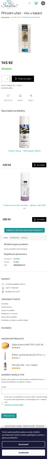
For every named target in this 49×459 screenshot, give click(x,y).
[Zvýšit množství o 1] (10, 77)
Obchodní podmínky (9, 317)
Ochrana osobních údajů (14, 405)
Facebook (40, 426)
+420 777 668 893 (11, 288)
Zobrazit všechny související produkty (24, 230)
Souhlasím (24, 452)
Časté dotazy (6, 307)
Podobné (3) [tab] (14, 237)
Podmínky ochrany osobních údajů (14, 320)
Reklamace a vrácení (9, 313)
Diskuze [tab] (24, 237)
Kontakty (4, 304)
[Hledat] (29, 3)
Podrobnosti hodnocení (30, 17)
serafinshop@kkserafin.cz (15, 284)
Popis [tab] (6, 237)
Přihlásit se (9, 416)
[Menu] (43, 3)
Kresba (16, 259)
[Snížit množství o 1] (10, 80)
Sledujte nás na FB (12, 291)
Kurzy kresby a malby (13, 426)
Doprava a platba (8, 310)
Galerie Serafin (29, 426)
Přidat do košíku (24, 79)
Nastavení (23, 444)
